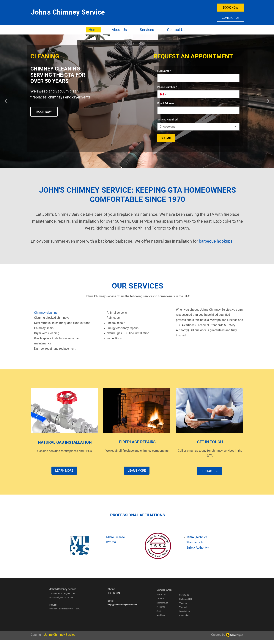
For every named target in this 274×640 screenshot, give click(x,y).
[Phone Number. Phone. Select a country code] (163, 94)
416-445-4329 (114, 593)
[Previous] (6, 101)
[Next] (268, 101)
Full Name (164, 70)
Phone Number (167, 87)
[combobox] (198, 127)
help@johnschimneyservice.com (123, 604)
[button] (147, 29)
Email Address (165, 103)
